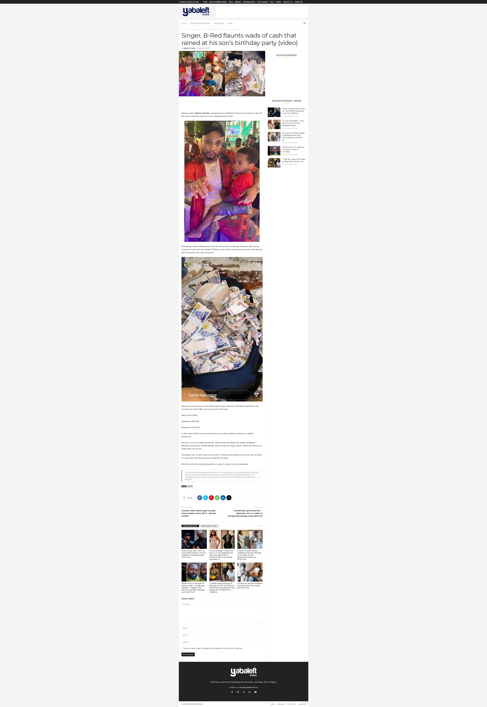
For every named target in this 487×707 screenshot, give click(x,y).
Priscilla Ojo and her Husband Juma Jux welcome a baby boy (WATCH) (249, 585)
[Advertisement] (262, 12)
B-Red (229, 113)
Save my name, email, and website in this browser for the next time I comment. (213, 648)
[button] (304, 23)
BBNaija (238, 2)
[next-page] (261, 526)
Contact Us (288, 2)
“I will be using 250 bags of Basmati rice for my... (293, 160)
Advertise (299, 2)
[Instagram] (238, 692)
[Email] (228, 497)
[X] (205, 497)
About (273, 704)
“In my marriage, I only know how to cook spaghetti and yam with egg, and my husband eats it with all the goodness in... (221, 555)
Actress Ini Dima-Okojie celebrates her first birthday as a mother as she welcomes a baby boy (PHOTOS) (249, 555)
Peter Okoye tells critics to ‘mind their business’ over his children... (293, 110)
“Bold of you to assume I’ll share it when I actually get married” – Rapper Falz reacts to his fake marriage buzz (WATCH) (193, 587)
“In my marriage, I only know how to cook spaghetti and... (293, 123)
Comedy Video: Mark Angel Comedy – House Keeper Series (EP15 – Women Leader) (199, 513)
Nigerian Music (249, 2)
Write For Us (291, 704)
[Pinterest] (211, 497)
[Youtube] (255, 692)
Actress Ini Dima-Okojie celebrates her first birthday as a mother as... (293, 136)
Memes (278, 2)
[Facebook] (199, 497)
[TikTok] (244, 692)
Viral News (219, 23)
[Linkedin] (223, 497)
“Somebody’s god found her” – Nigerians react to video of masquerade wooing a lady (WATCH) (245, 513)
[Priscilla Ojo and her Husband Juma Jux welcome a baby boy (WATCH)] (250, 572)
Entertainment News (218, 2)
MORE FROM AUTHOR (209, 526)
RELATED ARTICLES (190, 526)
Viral (231, 2)
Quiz (272, 2)
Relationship (262, 2)
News (230, 23)
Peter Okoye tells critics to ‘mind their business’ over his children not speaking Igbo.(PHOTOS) (193, 554)
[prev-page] (258, 526)
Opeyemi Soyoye (189, 48)
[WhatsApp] (217, 497)
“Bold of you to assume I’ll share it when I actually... (293, 149)
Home (205, 2)
